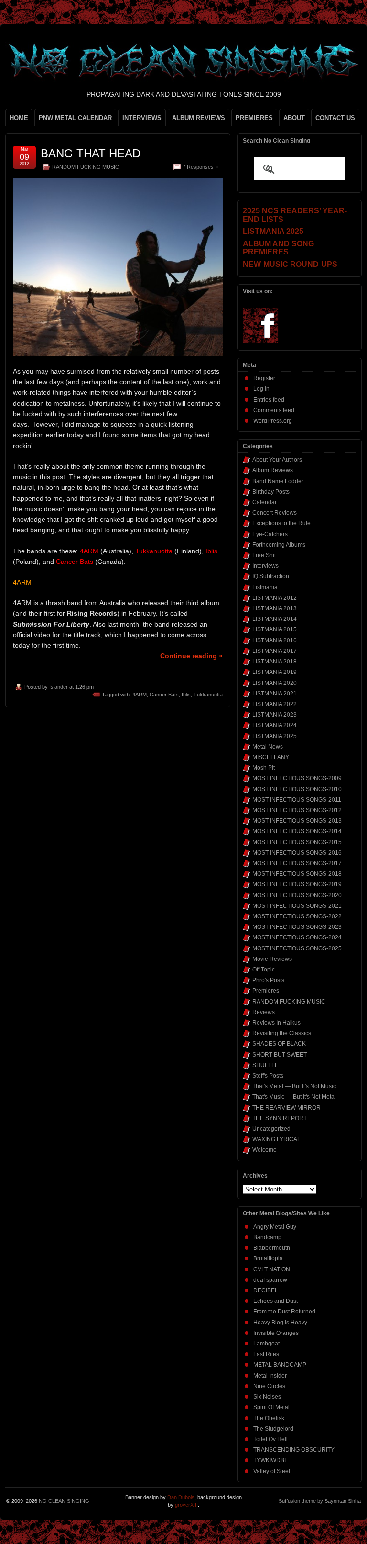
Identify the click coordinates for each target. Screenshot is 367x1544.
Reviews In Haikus (276, 1022)
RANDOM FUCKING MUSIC (85, 167)
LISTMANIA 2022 (274, 704)
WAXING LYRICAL (276, 1139)
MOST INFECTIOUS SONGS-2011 (296, 799)
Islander (58, 687)
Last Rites (266, 1354)
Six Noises (267, 1396)
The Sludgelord (273, 1428)
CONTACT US (335, 117)
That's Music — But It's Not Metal (294, 1096)
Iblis (186, 694)
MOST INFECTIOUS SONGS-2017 (297, 863)
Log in (261, 389)
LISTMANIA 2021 (274, 693)
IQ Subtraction (270, 576)
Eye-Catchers (270, 534)
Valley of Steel (271, 1471)
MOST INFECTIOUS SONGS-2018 (297, 874)
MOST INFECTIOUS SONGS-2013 (297, 820)
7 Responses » (200, 167)
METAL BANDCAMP (279, 1364)
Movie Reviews (272, 959)
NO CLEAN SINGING (64, 1501)
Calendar (264, 502)
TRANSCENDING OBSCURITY (294, 1449)
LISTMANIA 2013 (274, 608)
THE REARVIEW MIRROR (286, 1107)
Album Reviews (272, 470)
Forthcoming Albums (278, 544)
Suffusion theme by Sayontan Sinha (320, 1501)
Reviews (263, 1012)
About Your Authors (277, 459)
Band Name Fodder (277, 481)
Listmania (265, 587)
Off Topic (263, 969)
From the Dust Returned (284, 1311)
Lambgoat (266, 1343)
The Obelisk (268, 1418)
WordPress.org (272, 421)
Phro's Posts (268, 980)
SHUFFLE (265, 1065)
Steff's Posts (267, 1075)
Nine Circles (269, 1386)
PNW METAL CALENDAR (75, 117)
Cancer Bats (164, 694)
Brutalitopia (268, 1258)
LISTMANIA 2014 (274, 619)
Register (264, 378)
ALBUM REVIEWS (198, 117)
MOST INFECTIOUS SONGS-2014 (297, 831)
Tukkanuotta (208, 694)
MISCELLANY (270, 757)
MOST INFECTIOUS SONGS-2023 (297, 927)
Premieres (265, 990)
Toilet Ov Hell (270, 1439)
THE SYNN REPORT (279, 1118)
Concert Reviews (274, 512)
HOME (19, 117)
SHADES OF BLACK (279, 1043)
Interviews (265, 565)
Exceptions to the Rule (281, 523)
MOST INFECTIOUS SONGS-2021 (297, 906)
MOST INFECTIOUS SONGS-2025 (297, 948)
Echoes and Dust (275, 1301)
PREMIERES (254, 117)
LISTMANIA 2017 (274, 651)
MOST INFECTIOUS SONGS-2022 (297, 916)
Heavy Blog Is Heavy (280, 1322)
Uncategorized (271, 1128)
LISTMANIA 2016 (274, 640)
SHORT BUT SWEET (279, 1054)
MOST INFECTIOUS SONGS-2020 (297, 895)
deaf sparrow (270, 1280)
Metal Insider (270, 1375)
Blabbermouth (271, 1248)
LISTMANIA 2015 (274, 629)
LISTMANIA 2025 (274, 736)
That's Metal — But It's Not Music (294, 1086)
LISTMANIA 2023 (274, 714)
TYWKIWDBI (269, 1460)
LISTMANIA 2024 (274, 725)
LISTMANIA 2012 (274, 598)
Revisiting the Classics (281, 1033)
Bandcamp (267, 1237)
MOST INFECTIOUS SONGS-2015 (297, 842)
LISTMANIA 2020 (274, 683)
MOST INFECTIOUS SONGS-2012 (297, 810)
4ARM (139, 694)
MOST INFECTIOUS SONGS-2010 (297, 789)
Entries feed (268, 400)
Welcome (264, 1150)
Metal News (267, 746)
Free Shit (264, 555)
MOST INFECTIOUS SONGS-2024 (297, 937)
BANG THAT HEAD (90, 153)
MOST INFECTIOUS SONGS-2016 (297, 852)
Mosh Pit (263, 767)
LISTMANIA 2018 (274, 661)
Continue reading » (191, 656)
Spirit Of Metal (271, 1407)
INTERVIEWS (142, 117)
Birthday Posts (271, 491)
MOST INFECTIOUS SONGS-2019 (297, 884)
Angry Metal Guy (274, 1227)
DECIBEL (265, 1290)
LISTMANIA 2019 (274, 672)
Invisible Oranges (276, 1333)
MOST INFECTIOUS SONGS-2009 (297, 778)
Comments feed (273, 410)
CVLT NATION (271, 1269)
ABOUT (294, 117)
